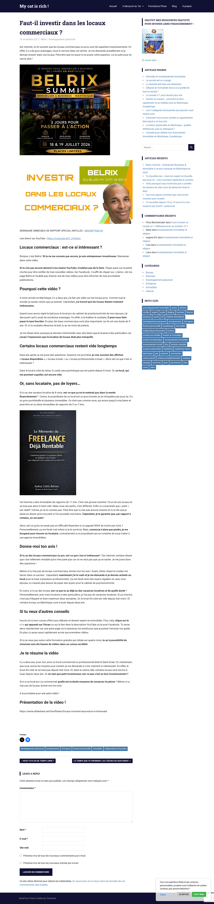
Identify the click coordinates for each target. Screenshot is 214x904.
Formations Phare (157, 6)
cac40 (156, 317)
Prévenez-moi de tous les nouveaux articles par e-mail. (51, 863)
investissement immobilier (176, 340)
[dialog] (183, 889)
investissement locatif (153, 344)
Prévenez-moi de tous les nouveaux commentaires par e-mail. (54, 855)
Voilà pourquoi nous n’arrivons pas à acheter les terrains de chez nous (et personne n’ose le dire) (167, 187)
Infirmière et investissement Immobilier (165, 76)
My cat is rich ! (34, 6)
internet (170, 331)
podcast (164, 353)
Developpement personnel (62, 39)
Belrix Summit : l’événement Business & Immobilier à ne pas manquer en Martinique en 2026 (166, 169)
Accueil (113, 6)
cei (162, 317)
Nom (23, 829)
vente (145, 367)
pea (156, 353)
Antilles (146, 312)
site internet (175, 362)
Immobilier (97, 748)
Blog (174, 6)
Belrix (44, 39)
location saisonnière (152, 349)
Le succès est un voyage (158, 80)
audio (162, 312)
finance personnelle (82, 748)
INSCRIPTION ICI (93, 230)
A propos (187, 6)
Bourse (149, 272)
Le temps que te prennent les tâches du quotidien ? (101, 761)
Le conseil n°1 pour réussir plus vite (164, 95)
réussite (146, 362)
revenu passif (149, 358)
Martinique (148, 353)
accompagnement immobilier (156, 308)
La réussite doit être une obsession (163, 84)
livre (167, 344)
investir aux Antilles (151, 335)
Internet (150, 291)
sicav (165, 362)
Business (150, 276)
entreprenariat (52, 748)
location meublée (178, 344)
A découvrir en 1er (131, 6)
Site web (24, 847)
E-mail (24, 838)
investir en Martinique (152, 340)
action (174, 308)
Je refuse (184, 894)
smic (185, 362)
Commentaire (28, 788)
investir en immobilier (172, 335)
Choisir (163, 894)
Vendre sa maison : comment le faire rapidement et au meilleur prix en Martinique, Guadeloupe (165, 103)
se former (156, 362)
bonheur (180, 312)
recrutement (176, 353)
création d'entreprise (175, 317)
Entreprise (66, 748)
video (152, 367)
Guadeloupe (168, 326)
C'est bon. (199, 894)
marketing (168, 349)
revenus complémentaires (169, 358)
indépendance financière (116, 748)
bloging (171, 312)
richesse (186, 358)
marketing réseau (183, 349)
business (147, 317)
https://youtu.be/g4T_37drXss (64, 238)
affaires (182, 308)
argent (155, 312)
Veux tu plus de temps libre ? (38, 761)
